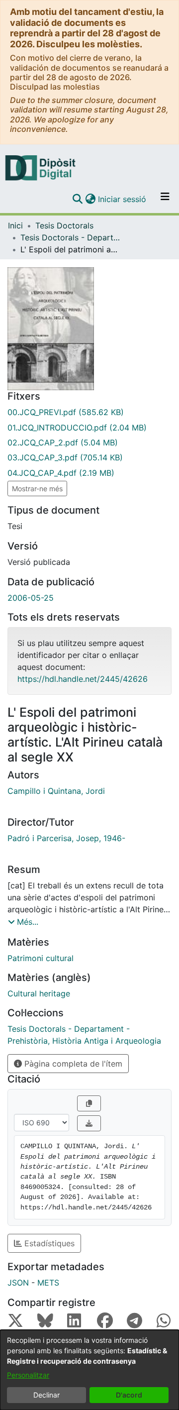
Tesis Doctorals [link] (64, 225)
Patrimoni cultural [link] (40, 958)
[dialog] (89, 1370)
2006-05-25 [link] (30, 598)
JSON (18, 1283)
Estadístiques (48, 1243)
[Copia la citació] (89, 1103)
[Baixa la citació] (89, 1123)
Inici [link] (15, 225)
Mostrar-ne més (37, 488)
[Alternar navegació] (165, 199)
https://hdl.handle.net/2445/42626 (82, 679)
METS (48, 1283)
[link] (89, 412)
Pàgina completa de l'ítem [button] (72, 1064)
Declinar (46, 1395)
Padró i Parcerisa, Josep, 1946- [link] (66, 838)
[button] (77, 199)
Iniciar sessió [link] (122, 199)
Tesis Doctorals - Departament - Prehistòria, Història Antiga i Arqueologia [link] (70, 237)
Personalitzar (28, 1375)
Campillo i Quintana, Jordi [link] (56, 791)
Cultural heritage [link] (38, 993)
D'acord (129, 1395)
